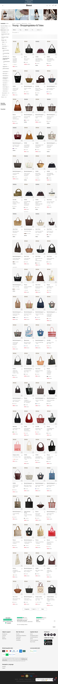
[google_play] (48, 640)
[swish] (3, 654)
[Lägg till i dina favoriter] (22, 57)
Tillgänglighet (21, 679)
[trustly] (7, 654)
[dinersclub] (17, 651)
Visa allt (54, 626)
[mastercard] (7, 651)
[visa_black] (3, 651)
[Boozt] (29, 5)
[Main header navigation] (2, 5)
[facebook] (45, 634)
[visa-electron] (13, 651)
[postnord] (35, 651)
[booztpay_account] (24, 651)
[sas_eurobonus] (13, 654)
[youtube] (51, 634)
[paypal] (10, 654)
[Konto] (49, 5)
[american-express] (20, 651)
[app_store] (48, 643)
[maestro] (10, 651)
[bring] (31, 651)
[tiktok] (54, 634)
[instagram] (48, 634)
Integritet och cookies (28, 679)
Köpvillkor (16, 679)
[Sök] (47, 5)
